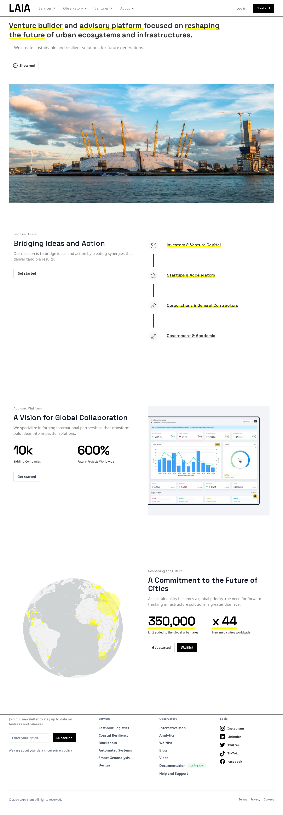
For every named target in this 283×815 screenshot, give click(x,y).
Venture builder (36, 25)
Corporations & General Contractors (202, 305)
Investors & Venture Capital (194, 244)
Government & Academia (191, 335)
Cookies (269, 799)
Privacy (255, 799)
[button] (47, 8)
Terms (243, 799)
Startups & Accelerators (191, 275)
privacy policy (62, 750)
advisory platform (112, 25)
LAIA (19, 8)
